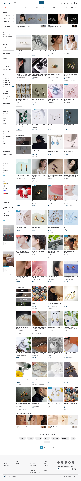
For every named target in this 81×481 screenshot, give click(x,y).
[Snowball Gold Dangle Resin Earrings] (23, 318)
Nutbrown (65, 330)
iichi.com (45, 470)
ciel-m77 (18, 102)
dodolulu (40, 4)
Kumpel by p (18, 53)
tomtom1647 (50, 330)
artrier (49, 406)
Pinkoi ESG (46, 465)
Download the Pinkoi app (66, 469)
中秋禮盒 (13, 4)
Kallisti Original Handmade (53, 77)
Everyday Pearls (51, 279)
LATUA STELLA (67, 53)
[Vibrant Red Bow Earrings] (23, 192)
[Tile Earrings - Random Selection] (71, 394)
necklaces (39, 438)
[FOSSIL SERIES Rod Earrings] (23, 166)
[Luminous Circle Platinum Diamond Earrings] (55, 242)
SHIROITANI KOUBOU (20, 178)
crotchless (32, 4)
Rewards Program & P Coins (35, 472)
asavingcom (50, 127)
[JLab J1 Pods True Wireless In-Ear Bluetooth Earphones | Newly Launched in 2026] (55, 91)
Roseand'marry (51, 203)
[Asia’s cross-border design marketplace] (6, 3)
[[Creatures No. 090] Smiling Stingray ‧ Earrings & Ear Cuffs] (71, 318)
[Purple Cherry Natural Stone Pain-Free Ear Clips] (55, 166)
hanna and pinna (67, 127)
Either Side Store (19, 330)
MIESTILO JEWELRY (68, 153)
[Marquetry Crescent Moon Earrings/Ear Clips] (39, 217)
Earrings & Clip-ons (7, 213)
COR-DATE (66, 203)
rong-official (34, 153)
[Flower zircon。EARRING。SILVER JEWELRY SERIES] (55, 369)
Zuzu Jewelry (50, 305)
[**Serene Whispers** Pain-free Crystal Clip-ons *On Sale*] (55, 217)
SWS (49, 380)
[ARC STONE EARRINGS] (71, 116)
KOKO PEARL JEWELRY (21, 77)
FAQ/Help (31, 461)
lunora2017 (50, 229)
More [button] (4, 39)
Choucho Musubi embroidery (22, 355)
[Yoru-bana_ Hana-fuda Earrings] (23, 394)
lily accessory (66, 178)
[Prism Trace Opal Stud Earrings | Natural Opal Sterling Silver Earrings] (55, 42)
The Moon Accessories (36, 380)
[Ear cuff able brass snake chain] (39, 242)
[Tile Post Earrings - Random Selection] (39, 293)
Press (45, 463)
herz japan (36, 4)
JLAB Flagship (35, 77)
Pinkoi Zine (5, 463)
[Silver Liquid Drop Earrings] (39, 91)
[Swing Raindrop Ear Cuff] (39, 141)
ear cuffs (46, 438)
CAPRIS (33, 254)
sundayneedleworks (20, 203)
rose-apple (66, 305)
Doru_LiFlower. (67, 77)
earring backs (55, 438)
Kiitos (17, 279)
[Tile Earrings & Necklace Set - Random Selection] (23, 91)
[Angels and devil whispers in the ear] (71, 217)
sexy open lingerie (19, 4)
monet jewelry (6, 211)
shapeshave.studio (36, 406)
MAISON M (66, 254)
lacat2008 (50, 178)
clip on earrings (6, 215)
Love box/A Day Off (36, 279)
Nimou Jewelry (35, 355)
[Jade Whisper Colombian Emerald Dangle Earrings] (23, 116)
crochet (27, 4)
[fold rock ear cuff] (39, 394)
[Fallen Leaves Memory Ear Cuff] (55, 65)
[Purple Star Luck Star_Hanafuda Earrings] (71, 65)
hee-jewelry (18, 127)
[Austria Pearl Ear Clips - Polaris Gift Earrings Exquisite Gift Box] (39, 369)
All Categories (5, 461)
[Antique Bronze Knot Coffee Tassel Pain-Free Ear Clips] (71, 369)
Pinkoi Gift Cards (6, 465)
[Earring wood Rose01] (71, 293)
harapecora (66, 229)
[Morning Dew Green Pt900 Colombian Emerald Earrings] (23, 369)
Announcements (33, 465)
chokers (47, 442)
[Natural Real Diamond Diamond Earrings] (39, 166)
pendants (30, 438)
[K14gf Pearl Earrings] (55, 268)
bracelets (22, 438)
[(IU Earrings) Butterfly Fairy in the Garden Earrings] (39, 42)
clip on (4, 218)
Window (4, 468)
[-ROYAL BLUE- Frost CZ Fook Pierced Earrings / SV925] (55, 141)
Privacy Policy (32, 468)
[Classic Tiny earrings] (55, 116)
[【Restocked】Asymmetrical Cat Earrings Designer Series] (71, 141)
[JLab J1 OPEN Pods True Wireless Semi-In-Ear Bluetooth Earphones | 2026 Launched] (39, 65)
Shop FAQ (18, 463)
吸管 (24, 4)
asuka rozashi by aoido (68, 279)
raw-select (34, 102)
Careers (45, 468)
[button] (13, 86)
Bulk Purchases (33, 463)
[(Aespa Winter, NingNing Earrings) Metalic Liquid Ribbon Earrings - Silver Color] (55, 344)
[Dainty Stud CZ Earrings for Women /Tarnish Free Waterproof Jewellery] (23, 268)
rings (73, 438)
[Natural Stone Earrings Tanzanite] (55, 318)
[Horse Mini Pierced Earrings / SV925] (23, 42)
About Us (45, 461)
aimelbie (33, 53)
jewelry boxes (65, 438)
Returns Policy (32, 470)
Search (41, 2)
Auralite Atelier (51, 53)
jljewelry (33, 178)
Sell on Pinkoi (62, 3)
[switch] (8, 15)
